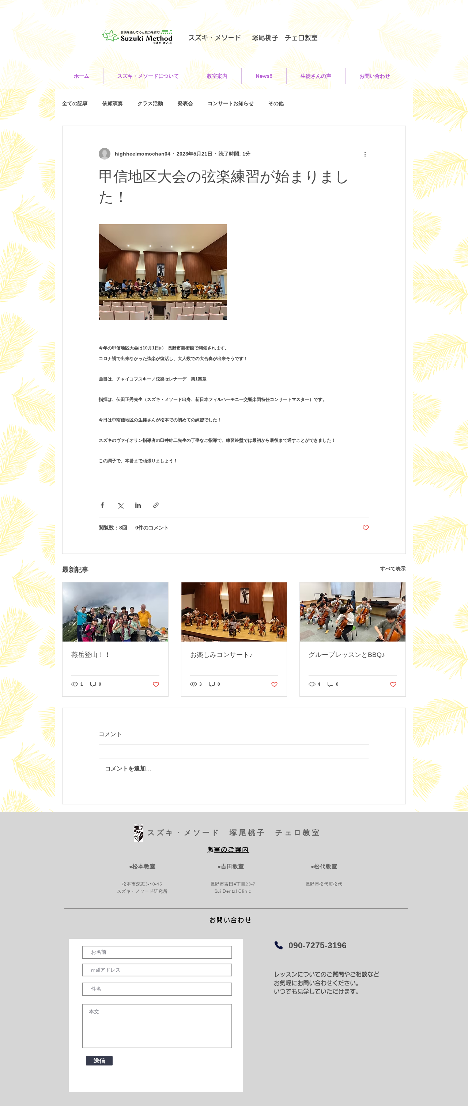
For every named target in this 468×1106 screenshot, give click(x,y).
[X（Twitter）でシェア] (120, 505)
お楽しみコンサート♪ (221, 654)
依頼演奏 (112, 103)
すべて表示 (393, 568)
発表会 (185, 103)
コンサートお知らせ (231, 103)
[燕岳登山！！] (115, 612)
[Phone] (278, 945)
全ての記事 (75, 103)
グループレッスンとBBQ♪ (347, 654)
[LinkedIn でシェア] (138, 505)
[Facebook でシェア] (102, 505)
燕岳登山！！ (91, 654)
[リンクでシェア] (155, 505)
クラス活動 (150, 103)
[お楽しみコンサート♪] (234, 612)
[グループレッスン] (352, 612)
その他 (276, 103)
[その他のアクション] (365, 153)
